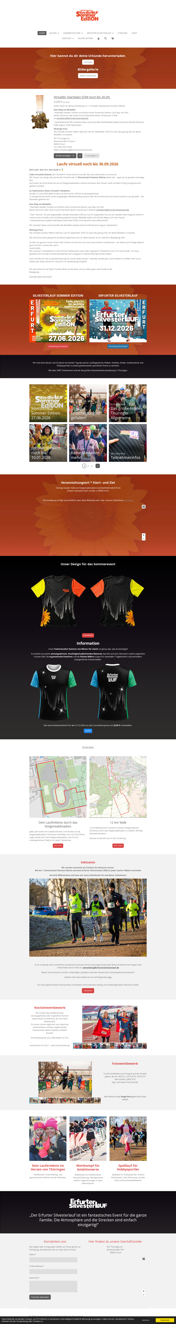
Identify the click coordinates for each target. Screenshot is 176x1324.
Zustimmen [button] (164, 1320)
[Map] (88, 523)
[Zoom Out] (143, 538)
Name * (32, 1254)
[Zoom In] (143, 535)
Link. (110, 977)
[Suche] (105, 38)
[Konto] (98, 38)
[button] (144, 1008)
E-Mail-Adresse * (36, 1266)
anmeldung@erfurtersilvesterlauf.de (112, 210)
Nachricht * (34, 1278)
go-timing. (128, 500)
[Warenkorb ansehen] (112, 38)
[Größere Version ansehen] (58, 787)
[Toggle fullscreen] (143, 506)
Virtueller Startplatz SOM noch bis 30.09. (82, 97)
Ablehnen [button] (146, 1320)
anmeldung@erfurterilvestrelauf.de (72, 118)
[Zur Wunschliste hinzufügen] (79, 155)
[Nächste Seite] (98, 466)
